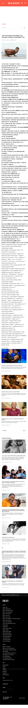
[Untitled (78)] (2, 547)
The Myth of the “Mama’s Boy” (8, 537)
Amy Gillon (4, 587)
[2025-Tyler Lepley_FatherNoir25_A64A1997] (14, 440)
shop (4, 677)
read (4, 662)
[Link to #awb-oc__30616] (3, 3)
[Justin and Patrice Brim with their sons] (14, 466)
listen (4, 644)
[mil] (14, 565)
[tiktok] (12, 689)
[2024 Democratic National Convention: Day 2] (14, 349)
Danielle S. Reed (5, 517)
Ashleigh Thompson (5, 462)
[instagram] (7, 689)
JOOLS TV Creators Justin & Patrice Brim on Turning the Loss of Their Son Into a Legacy (13, 482)
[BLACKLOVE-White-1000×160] (14, 2)
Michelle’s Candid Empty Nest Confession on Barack (11, 365)
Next (24, 430)
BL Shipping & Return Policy (8, 680)
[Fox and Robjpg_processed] (14, 494)
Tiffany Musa (4, 543)
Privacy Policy (22, 698)
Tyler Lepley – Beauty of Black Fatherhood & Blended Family (13, 455)
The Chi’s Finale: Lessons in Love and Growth (10, 391)
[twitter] (5, 689)
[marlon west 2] (14, 402)
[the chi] (14, 375)
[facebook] (3, 689)
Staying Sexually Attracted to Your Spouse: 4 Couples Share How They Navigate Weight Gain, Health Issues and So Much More (14, 552)
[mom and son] (14, 521)
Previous (5, 430)
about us (5, 691)
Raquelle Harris (5, 561)
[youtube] (10, 689)
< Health (4, 24)
